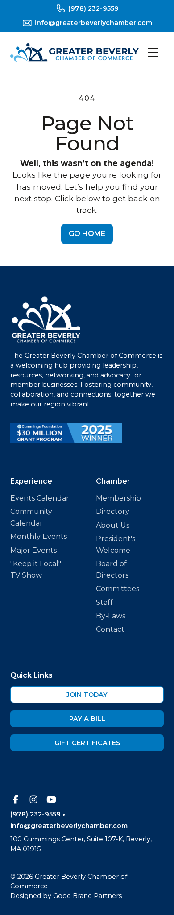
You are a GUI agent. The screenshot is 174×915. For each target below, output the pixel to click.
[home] (74, 52)
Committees (117, 588)
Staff (104, 602)
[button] (153, 52)
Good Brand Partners (87, 896)
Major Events (33, 550)
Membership (118, 498)
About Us (112, 525)
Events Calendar (39, 498)
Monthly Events (38, 536)
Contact (110, 629)
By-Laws (110, 616)
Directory (112, 511)
